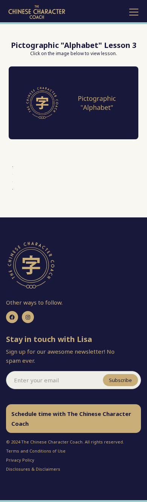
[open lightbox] (73, 102)
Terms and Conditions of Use (36, 451)
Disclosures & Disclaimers (33, 469)
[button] (132, 12)
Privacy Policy (20, 460)
